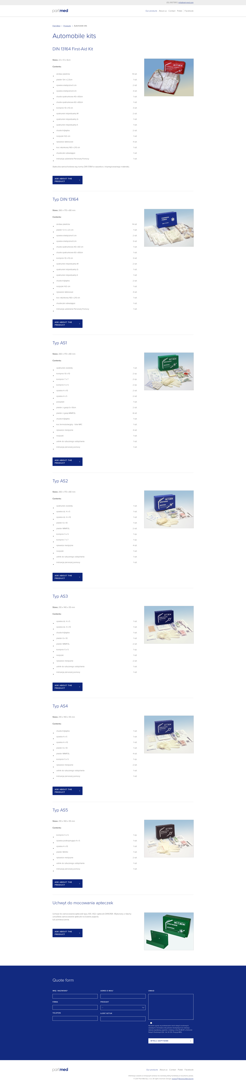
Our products (151, 11)
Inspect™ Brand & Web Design (182, 1079)
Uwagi (151, 991)
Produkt (104, 1002)
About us (163, 11)
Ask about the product (63, 179)
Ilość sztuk (106, 1013)
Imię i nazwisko (60, 991)
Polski (179, 11)
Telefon (57, 1013)
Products (67, 26)
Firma (55, 1002)
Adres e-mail (107, 991)
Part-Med (56, 26)
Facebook (189, 11)
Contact (171, 11)
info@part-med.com (185, 2)
